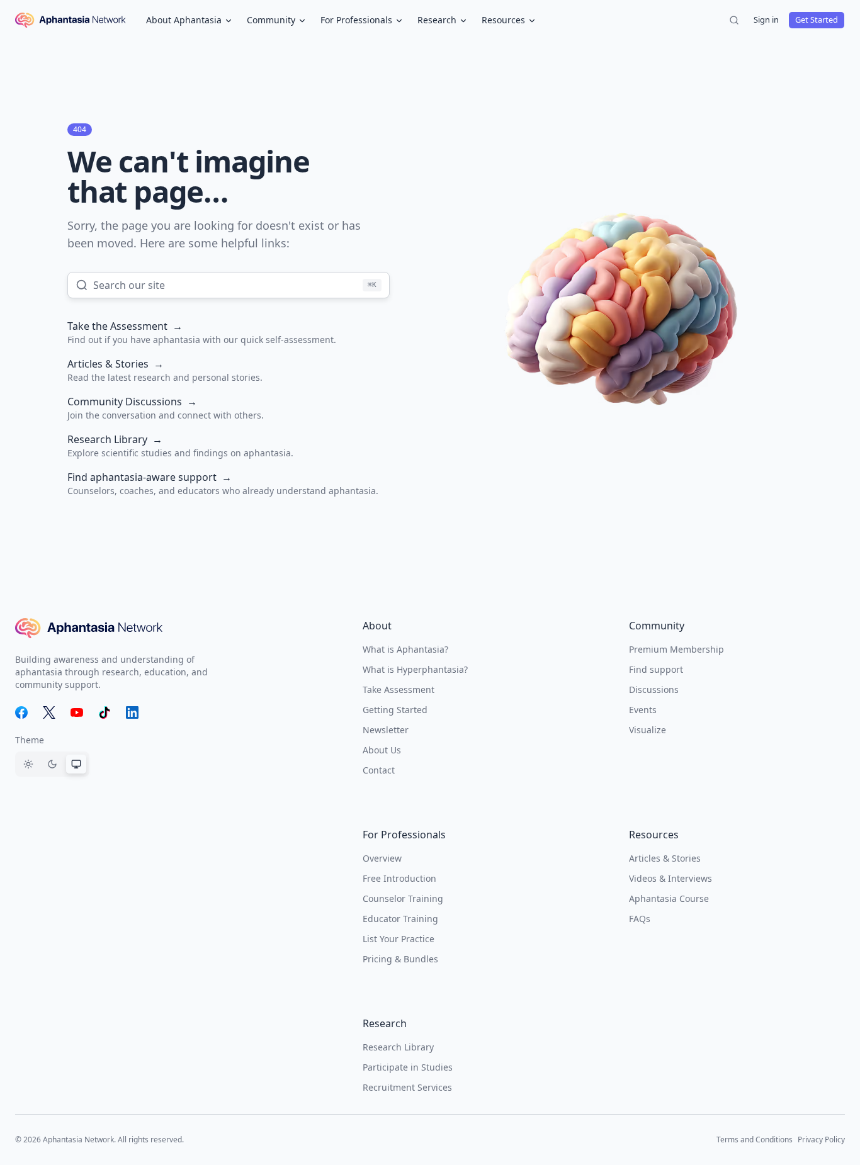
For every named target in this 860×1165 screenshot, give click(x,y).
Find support (656, 669)
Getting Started (395, 710)
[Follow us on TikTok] (104, 712)
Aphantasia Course (669, 898)
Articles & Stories (665, 858)
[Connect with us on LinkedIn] (132, 712)
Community (271, 20)
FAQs (639, 919)
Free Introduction (399, 878)
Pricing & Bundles (400, 959)
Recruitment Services (407, 1087)
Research (436, 20)
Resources (503, 20)
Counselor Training (403, 898)
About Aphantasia (184, 20)
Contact (379, 770)
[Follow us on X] (49, 712)
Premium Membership (676, 649)
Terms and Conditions (754, 1139)
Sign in (766, 19)
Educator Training (400, 919)
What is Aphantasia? (405, 649)
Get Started (816, 19)
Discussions (654, 689)
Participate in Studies (408, 1067)
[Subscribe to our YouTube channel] (77, 712)
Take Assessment (398, 689)
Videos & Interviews (670, 878)
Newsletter (386, 730)
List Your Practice (398, 939)
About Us (382, 750)
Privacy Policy (821, 1139)
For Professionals (356, 20)
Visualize (647, 730)
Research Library (398, 1047)
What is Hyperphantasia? (415, 669)
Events (643, 710)
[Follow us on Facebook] (21, 712)
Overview (382, 858)
